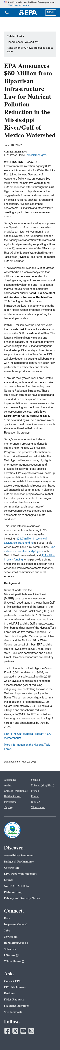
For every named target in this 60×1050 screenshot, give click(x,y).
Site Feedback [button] (13, 1012)
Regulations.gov (14, 943)
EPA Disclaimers (15, 987)
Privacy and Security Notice (22, 898)
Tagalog (8, 807)
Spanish (35, 780)
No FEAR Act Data (16, 886)
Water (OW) (31, 42)
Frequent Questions (16, 1006)
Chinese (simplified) (42, 785)
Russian (35, 802)
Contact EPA (12, 981)
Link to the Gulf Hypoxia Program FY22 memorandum (28, 736)
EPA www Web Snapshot (20, 874)
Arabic (8, 785)
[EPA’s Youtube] (23, 1031)
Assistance (10, 780)
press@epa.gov (36, 155)
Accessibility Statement (19, 855)
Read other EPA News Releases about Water (30, 49)
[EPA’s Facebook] (7, 1031)
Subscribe (10, 949)
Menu (50, 12)
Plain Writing (13, 892)
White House (12, 961)
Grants (8, 880)
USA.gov (9, 955)
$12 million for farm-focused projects (29, 549)
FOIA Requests (14, 999)
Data (7, 918)
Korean (35, 796)
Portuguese (10, 802)
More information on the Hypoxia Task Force (27, 747)
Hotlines (9, 993)
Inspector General (15, 924)
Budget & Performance (19, 861)
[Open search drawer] (7, 12)
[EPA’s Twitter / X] (15, 1031)
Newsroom (11, 936)
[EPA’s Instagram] (31, 1031)
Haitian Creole (12, 796)
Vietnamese (38, 807)
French (35, 791)
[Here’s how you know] (30, 4)
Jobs (7, 930)
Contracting (12, 867)
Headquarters (15, 42)
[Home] (28, 12)
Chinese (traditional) (16, 791)
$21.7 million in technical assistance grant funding (25, 541)
